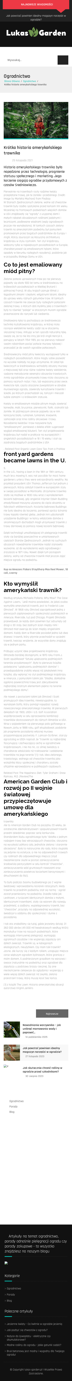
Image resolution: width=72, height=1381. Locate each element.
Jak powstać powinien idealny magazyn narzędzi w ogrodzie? (42, 1050)
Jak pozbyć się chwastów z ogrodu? (27, 1330)
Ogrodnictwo (15, 51)
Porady (34, 51)
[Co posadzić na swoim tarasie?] (23, 1124)
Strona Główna (12, 81)
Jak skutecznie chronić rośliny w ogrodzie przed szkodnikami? (36, 18)
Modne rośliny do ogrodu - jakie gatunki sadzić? (34, 1345)
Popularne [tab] (20, 1014)
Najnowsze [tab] (52, 1014)
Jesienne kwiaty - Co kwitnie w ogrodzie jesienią (34, 1324)
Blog (48, 51)
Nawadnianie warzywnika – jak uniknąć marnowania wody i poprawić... (42, 1028)
